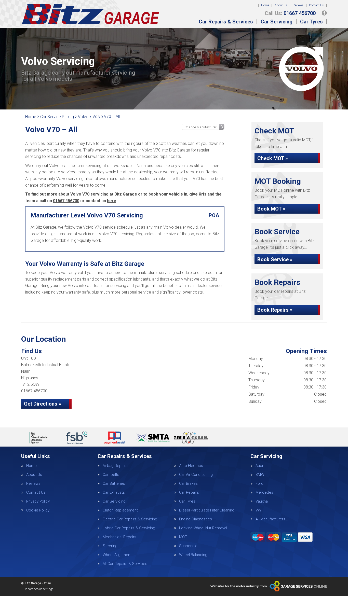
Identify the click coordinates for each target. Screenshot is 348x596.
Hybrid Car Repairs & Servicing (129, 528)
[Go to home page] (90, 14)
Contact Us (316, 5)
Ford (259, 484)
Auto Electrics (191, 466)
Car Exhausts (114, 492)
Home (265, 5)
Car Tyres (311, 21)
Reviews (298, 5)
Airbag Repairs (115, 466)
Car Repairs (189, 492)
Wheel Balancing (193, 555)
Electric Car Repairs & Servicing (130, 519)
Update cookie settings (38, 589)
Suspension (189, 546)
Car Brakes (188, 484)
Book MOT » (271, 209)
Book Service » (274, 259)
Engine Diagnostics (195, 519)
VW (258, 510)
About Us (281, 5)
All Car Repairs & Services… (126, 564)
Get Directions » (42, 404)
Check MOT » (272, 158)
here (111, 200)
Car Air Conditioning (196, 475)
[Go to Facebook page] (324, 13)
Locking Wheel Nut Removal (203, 528)
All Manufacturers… (272, 519)
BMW (260, 475)
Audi (259, 466)
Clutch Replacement (120, 510)
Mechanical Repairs (119, 537)
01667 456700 (290, 13)
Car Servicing (276, 21)
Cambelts (111, 475)
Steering (110, 546)
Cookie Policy (37, 510)
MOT (183, 537)
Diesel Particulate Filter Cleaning (206, 510)
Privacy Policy (38, 501)
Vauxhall (262, 501)
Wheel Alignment (117, 555)
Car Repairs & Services (226, 21)
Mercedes (264, 492)
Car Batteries (114, 484)
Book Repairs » (274, 310)
